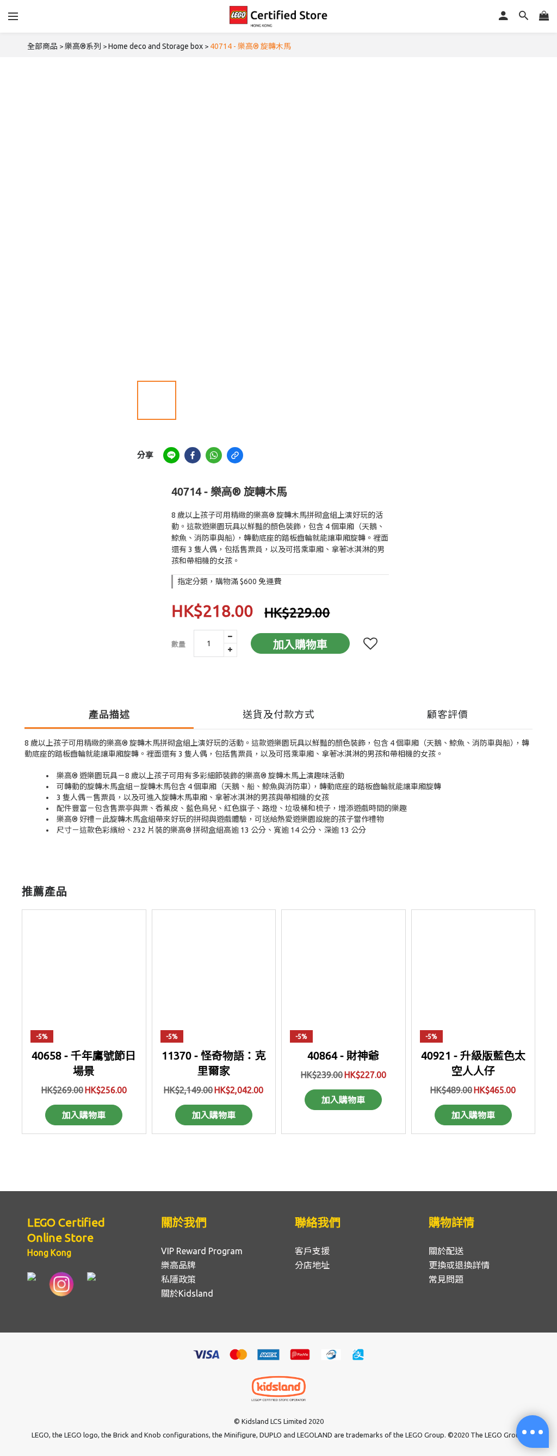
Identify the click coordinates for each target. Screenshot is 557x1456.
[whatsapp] (214, 455)
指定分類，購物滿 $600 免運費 (229, 581)
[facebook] (192, 455)
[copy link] (235, 455)
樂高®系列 (83, 46)
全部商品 (42, 46)
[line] (171, 455)
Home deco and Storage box (155, 46)
